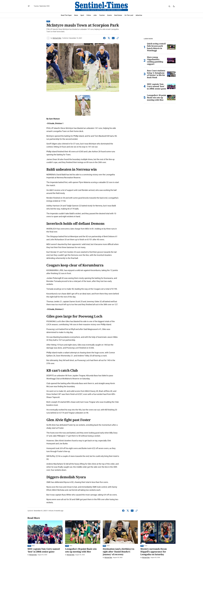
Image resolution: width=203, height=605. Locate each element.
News (33, 545)
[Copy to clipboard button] (117, 38)
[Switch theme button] (174, 6)
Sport (48, 21)
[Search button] (169, 6)
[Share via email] (113, 38)
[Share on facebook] (105, 38)
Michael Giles (57, 38)
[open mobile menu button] (28, 6)
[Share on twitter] (109, 38)
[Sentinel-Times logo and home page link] (101, 6)
